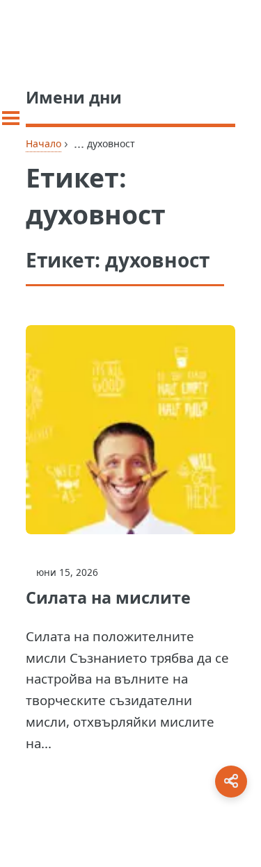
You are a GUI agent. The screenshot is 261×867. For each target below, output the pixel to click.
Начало (43, 143)
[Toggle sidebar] (10, 118)
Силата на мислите (108, 597)
